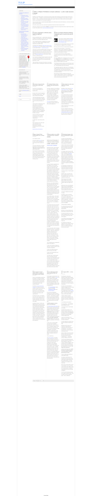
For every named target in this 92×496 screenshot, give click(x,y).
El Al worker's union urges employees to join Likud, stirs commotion (24, 22)
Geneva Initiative (50, 337)
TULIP (21, 2)
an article (72, 290)
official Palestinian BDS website (53, 306)
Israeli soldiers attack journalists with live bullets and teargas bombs (24, 39)
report (57, 277)
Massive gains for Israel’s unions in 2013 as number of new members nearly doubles (38, 273)
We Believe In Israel (37, 46)
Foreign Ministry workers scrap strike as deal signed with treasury (25, 16)
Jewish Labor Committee (52, 145)
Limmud (40, 140)
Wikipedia (70, 153)
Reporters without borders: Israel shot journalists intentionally (24, 49)
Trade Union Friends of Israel (47, 45)
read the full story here (45, 47)
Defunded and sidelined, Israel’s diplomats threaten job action (24, 19)
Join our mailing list (20, 7)
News (33, 10)
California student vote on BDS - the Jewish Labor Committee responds (53, 135)
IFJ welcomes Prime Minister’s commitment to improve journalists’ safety (24, 42)
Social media (32, 7)
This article (48, 101)
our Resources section (25, 90)
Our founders (26, 7)
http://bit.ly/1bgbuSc (51, 290)
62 (43, 380)
